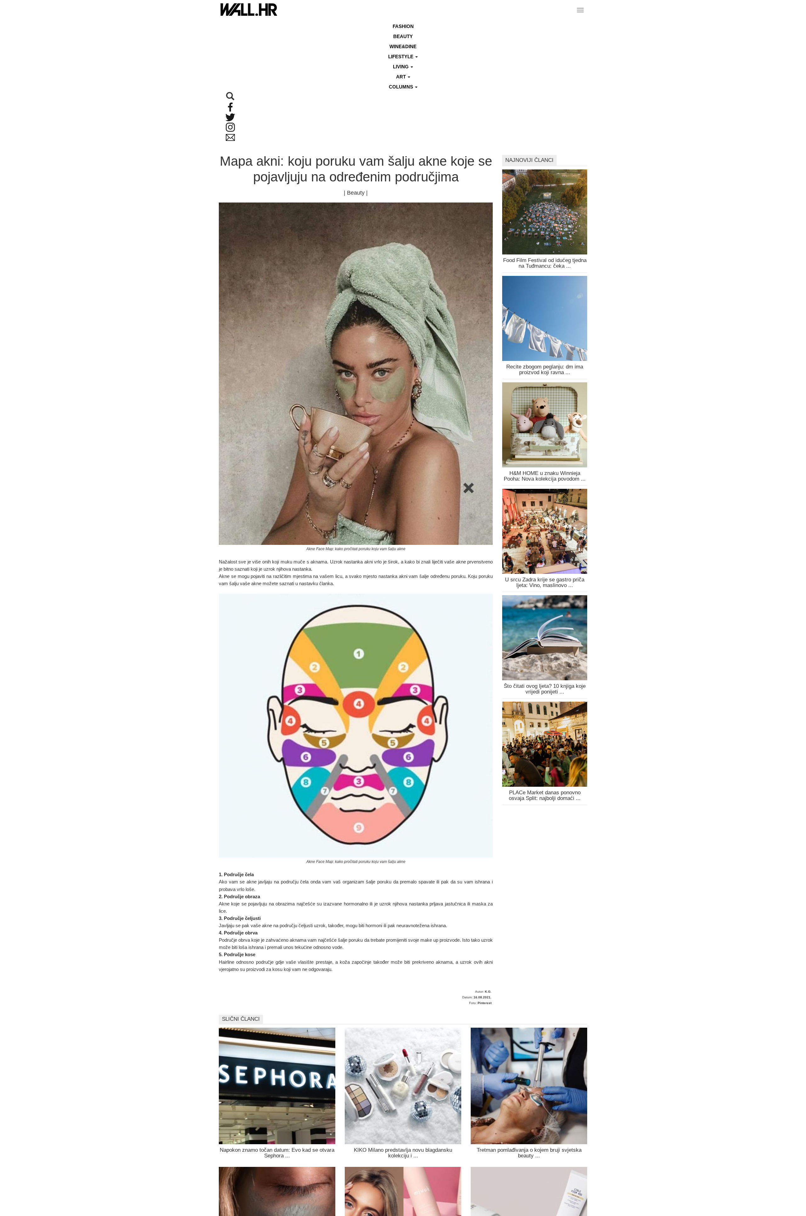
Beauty (403, 36)
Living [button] (401, 66)
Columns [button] (401, 86)
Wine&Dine (403, 46)
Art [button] (401, 76)
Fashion (403, 26)
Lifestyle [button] (401, 56)
